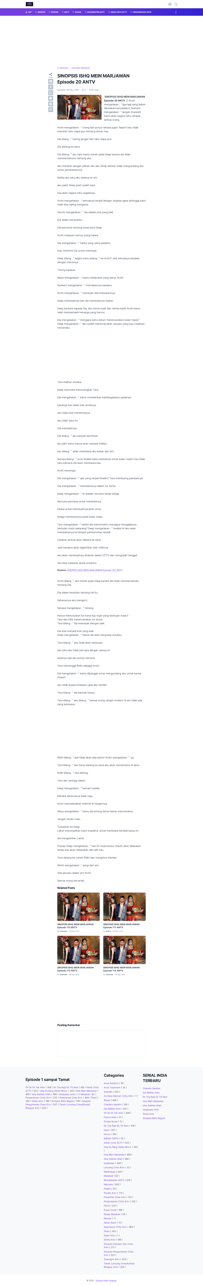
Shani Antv (110, 1235)
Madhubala (110, 1171)
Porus (107, 1205)
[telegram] (50, 98)
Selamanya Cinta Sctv (71, 1097)
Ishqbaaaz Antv (67, 1094)
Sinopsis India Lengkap (106, 1280)
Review (108, 1218)
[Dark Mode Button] (170, 4)
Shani (94, 1097)
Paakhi (107, 1188)
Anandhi (108, 1091)
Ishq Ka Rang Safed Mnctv (54, 1090)
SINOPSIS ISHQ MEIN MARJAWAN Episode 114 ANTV (121, 969)
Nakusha (109, 1184)
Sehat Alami (110, 1222)
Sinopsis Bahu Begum (63, 1101)
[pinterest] (50, 103)
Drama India (110, 1117)
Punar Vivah (110, 1210)
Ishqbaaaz (109, 1163)
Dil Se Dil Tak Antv (36, 1087)
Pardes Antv (110, 1193)
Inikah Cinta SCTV (113, 1142)
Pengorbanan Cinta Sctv (39, 1097)
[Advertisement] (101, 729)
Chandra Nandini (113, 1104)
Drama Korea (111, 1121)
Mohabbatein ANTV (114, 1180)
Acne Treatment (112, 1087)
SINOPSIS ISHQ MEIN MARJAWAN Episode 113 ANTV (75, 969)
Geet (107, 1130)
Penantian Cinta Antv (115, 1197)
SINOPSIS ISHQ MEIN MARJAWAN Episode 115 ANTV (75, 926)
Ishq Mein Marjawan (86, 1090)
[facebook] (50, 81)
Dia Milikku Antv (113, 1108)
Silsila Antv (38, 1101)
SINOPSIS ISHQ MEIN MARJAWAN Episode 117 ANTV (121, 926)
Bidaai (107, 1100)
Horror (107, 1134)
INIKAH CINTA (111, 1138)
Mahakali (85, 1094)
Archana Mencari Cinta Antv (119, 1096)
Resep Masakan (112, 1214)
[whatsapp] (50, 92)
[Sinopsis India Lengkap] (29, 4)
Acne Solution (111, 1083)
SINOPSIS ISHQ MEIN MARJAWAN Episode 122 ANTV (95, 570)
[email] (50, 109)
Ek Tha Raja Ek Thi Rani (66, 1087)
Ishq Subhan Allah (41, 1094)
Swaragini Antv (112, 1259)
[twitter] (50, 86)
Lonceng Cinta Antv (114, 1167)
